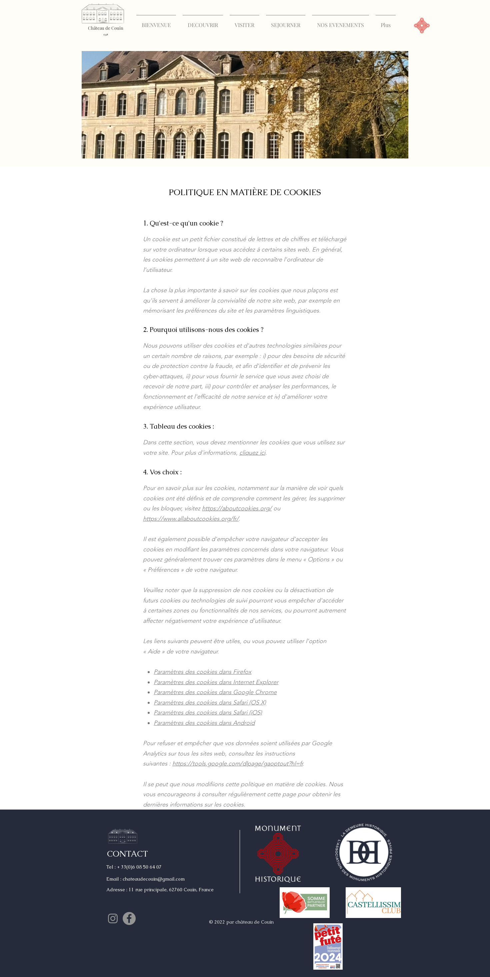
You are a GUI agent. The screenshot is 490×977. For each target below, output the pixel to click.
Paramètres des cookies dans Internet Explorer (216, 682)
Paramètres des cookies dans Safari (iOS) (208, 712)
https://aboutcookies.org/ (237, 508)
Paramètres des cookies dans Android (204, 722)
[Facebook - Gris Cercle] (129, 918)
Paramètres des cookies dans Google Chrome (215, 692)
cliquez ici (252, 452)
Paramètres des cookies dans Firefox (202, 671)
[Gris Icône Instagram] (112, 918)
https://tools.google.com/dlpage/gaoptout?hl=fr (237, 763)
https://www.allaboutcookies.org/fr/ (191, 518)
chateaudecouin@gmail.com (154, 879)
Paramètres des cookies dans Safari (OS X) (210, 702)
